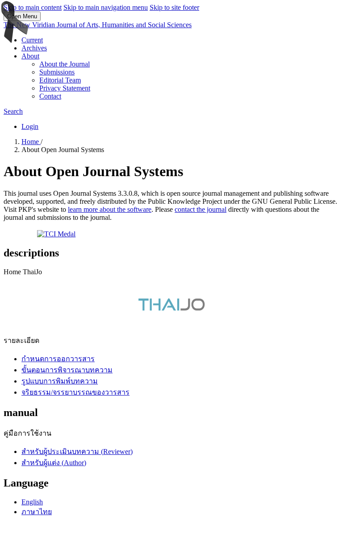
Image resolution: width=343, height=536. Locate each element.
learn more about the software (109, 209)
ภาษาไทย (36, 511)
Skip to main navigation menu (105, 7)
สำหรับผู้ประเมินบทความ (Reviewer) (77, 451)
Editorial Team (60, 80)
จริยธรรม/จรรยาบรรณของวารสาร (75, 392)
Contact (50, 96)
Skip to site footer (174, 7)
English (32, 502)
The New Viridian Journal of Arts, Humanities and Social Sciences (98, 25)
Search (13, 111)
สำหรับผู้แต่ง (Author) (53, 462)
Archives (34, 48)
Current (32, 40)
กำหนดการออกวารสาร (58, 359)
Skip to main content (33, 7)
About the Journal (64, 64)
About (30, 56)
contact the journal (200, 209)
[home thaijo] (171, 308)
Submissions (57, 72)
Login (29, 126)
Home (31, 141)
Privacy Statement (64, 88)
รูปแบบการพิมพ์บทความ (59, 381)
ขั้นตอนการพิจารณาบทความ (67, 370)
